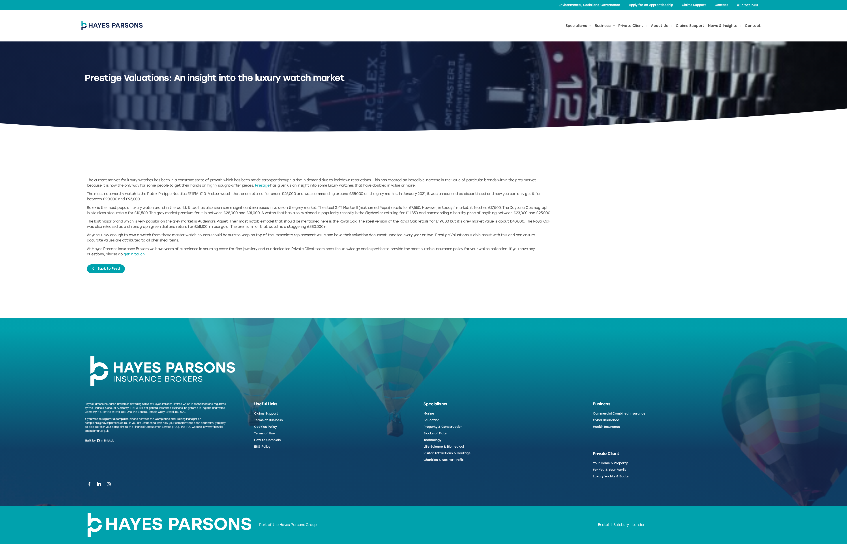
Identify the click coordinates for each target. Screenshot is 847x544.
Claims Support (694, 5)
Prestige (262, 185)
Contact (721, 5)
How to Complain (267, 440)
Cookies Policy (265, 427)
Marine (429, 413)
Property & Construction (443, 427)
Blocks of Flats (435, 433)
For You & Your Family (609, 470)
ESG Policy (262, 447)
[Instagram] (108, 484)
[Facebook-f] (89, 484)
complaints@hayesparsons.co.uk (106, 422)
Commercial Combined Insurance (619, 413)
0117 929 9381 (747, 5)
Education (432, 420)
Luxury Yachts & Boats (611, 476)
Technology (432, 440)
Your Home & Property (610, 463)
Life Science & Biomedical (444, 447)
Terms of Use (264, 433)
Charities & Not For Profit (443, 460)
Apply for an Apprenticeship (651, 5)
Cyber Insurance (606, 420)
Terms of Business (268, 420)
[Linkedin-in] (98, 484)
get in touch (134, 254)
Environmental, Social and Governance (589, 5)
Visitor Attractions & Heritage (447, 453)
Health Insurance (606, 427)
